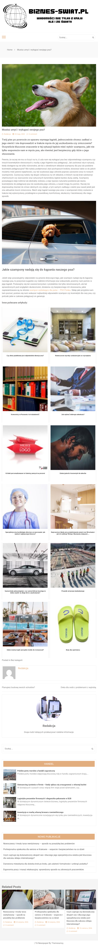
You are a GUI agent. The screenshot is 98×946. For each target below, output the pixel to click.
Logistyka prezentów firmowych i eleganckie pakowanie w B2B (44, 798)
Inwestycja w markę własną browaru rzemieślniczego (40, 812)
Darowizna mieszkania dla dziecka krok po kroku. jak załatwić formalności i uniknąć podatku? (45, 864)
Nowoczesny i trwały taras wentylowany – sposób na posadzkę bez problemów (39, 843)
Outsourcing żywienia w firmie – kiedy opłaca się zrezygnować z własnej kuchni (51, 785)
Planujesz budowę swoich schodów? (18, 687)
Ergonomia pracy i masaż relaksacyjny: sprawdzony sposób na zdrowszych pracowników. (43, 869)
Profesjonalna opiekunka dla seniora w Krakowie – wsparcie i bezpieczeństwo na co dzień (43, 849)
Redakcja (7, 134)
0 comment (33, 134)
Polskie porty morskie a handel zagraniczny (36, 771)
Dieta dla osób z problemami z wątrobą (78, 687)
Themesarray (57, 943)
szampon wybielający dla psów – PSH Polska (50, 290)
